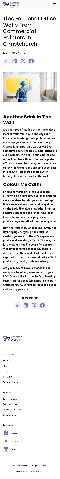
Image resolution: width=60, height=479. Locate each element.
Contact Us (8, 377)
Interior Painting (10, 398)
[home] (11, 4)
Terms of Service (37, 471)
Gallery (6, 371)
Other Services (9, 415)
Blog (5, 366)
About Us (7, 360)
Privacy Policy (21, 471)
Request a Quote (10, 382)
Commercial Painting (12, 409)
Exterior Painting (10, 404)
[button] (54, 4)
